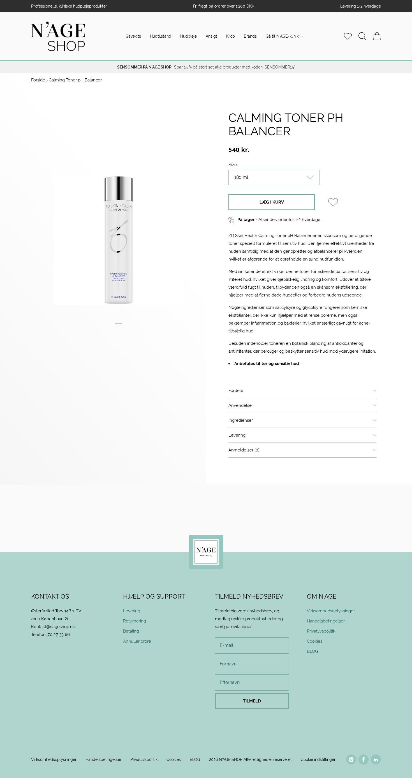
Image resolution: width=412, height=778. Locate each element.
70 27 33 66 (59, 634)
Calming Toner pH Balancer (75, 79)
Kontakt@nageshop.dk (53, 626)
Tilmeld (252, 701)
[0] (377, 36)
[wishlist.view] (348, 36)
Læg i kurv (272, 202)
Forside (38, 79)
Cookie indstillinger (318, 759)
